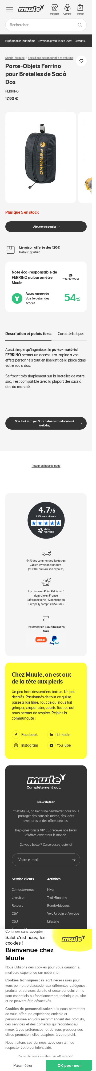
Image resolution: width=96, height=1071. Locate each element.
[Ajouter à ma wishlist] (81, 61)
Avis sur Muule (22, 925)
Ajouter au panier (44, 222)
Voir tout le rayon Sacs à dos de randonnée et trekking (44, 419)
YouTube (64, 741)
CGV (15, 909)
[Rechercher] (79, 25)
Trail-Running (57, 893)
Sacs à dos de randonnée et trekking (50, 58)
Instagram (29, 741)
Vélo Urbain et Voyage (63, 909)
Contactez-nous (23, 885)
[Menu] (9, 9)
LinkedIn (63, 730)
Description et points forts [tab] (28, 329)
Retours (17, 901)
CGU (15, 917)
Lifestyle (53, 917)
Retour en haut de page (46, 461)
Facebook (29, 730)
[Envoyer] (74, 855)
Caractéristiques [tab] (71, 329)
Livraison (18, 893)
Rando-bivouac (15, 58)
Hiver (51, 885)
